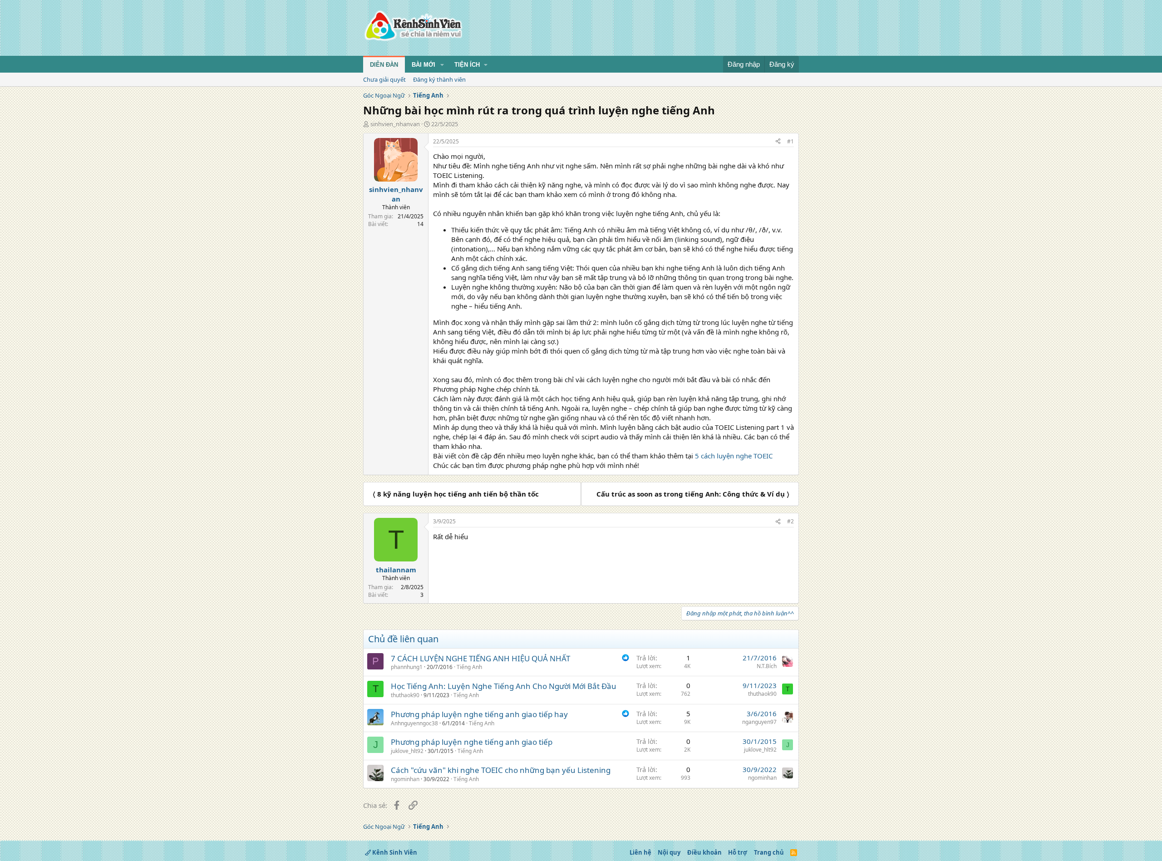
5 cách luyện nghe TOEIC (734, 455)
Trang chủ (769, 852)
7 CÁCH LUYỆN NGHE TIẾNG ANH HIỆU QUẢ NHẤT (480, 658)
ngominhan (405, 779)
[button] (442, 65)
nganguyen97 (759, 722)
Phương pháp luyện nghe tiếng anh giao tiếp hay (479, 714)
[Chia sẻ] (778, 142)
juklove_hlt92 (407, 751)
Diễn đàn (384, 64)
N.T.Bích (767, 666)
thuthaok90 (405, 695)
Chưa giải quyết (384, 79)
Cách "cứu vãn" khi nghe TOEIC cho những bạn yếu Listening (501, 770)
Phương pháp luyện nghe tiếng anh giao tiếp (471, 742)
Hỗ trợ (737, 852)
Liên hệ (640, 852)
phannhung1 (407, 667)
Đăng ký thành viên (439, 79)
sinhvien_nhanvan (395, 124)
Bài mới (423, 64)
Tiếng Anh (469, 667)
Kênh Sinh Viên (394, 852)
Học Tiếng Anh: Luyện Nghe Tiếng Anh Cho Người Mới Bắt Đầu (503, 686)
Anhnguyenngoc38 (414, 723)
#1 (790, 141)
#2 (790, 521)
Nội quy (669, 852)
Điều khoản (704, 852)
